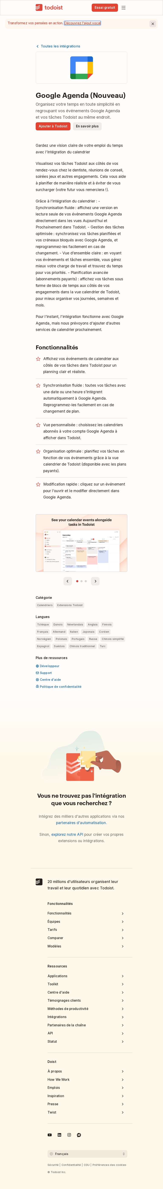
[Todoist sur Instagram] (69, 1135)
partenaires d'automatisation (81, 822)
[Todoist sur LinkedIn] (59, 1135)
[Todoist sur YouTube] (49, 1135)
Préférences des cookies (109, 1164)
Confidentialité (71, 1164)
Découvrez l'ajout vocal (82, 23)
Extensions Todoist (70, 605)
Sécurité (53, 1164)
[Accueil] (49, 7)
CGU (87, 1164)
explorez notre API (67, 834)
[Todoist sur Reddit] (79, 1135)
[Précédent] (67, 581)
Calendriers (45, 605)
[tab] (77, 581)
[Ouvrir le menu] (123, 7)
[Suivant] (95, 581)
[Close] (152, 23)
